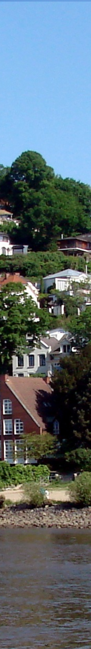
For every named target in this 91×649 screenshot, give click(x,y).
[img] (45, 324)
